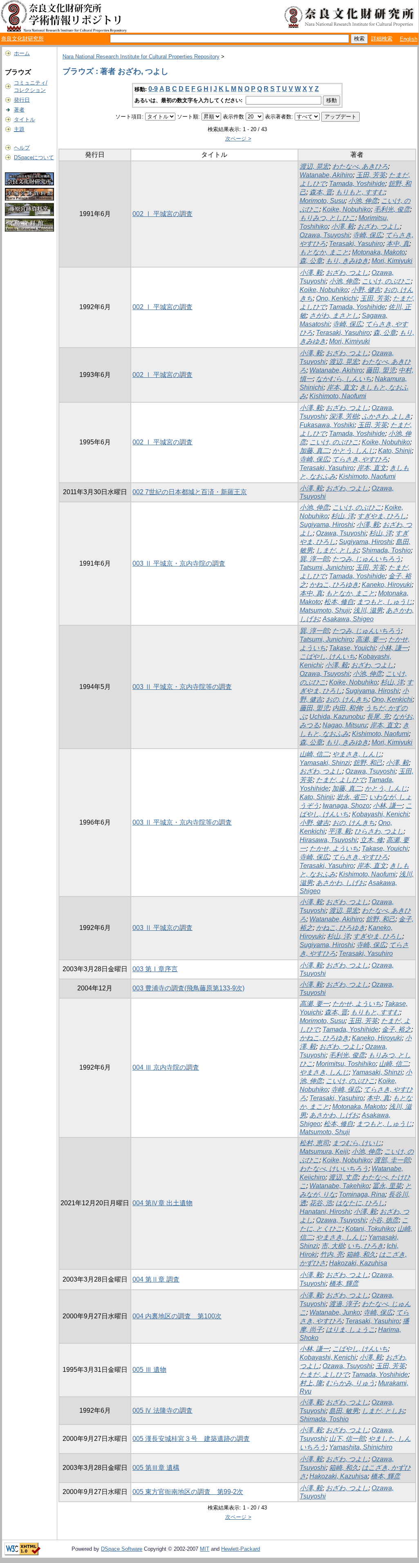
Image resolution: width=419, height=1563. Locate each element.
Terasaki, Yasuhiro (356, 243)
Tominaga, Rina (362, 1194)
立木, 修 (371, 839)
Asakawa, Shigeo (348, 618)
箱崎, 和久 (361, 1254)
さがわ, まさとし (334, 315)
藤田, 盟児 (380, 370)
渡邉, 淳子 (344, 1303)
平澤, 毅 (339, 831)
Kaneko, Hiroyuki (387, 584)
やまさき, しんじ (356, 754)
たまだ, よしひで (340, 779)
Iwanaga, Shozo (346, 805)
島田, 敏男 (344, 1410)
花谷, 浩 (320, 1203)
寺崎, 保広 (367, 235)
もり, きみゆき (347, 260)
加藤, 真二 (314, 450)
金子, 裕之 (396, 1029)
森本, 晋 (320, 192)
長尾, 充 (378, 716)
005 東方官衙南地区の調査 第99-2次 (187, 1491)
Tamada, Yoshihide (357, 183)
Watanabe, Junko (334, 1312)
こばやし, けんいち (327, 656)
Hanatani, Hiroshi (325, 1211)
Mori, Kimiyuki (392, 260)
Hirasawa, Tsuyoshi (328, 839)
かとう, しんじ (353, 450)
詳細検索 (381, 39)
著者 (19, 110)
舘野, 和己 (368, 762)
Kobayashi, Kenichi (380, 814)
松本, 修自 (339, 601)
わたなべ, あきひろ (360, 166)
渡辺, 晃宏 (314, 166)
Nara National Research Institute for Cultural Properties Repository (141, 57)
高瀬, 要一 (370, 639)
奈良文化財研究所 (22, 39)
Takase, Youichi (352, 647)
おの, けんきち (347, 699)
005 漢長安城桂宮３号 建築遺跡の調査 (191, 1438)
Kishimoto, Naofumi (337, 395)
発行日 (22, 100)
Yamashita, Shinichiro (360, 1447)
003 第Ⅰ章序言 (155, 968)
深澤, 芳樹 (344, 416)
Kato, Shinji (395, 450)
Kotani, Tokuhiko (369, 1228)
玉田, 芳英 (370, 175)
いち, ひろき (365, 1245)
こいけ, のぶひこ (386, 281)
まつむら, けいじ (356, 1142)
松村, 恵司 (314, 1142)
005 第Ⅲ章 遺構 (155, 1467)
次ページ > (238, 139)
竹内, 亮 (331, 1254)
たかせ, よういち (334, 848)
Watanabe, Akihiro (326, 175)
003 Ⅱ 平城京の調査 (162, 927)
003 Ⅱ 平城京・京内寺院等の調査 (182, 686)
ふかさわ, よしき (386, 416)
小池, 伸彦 (363, 200)
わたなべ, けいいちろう (334, 1168)
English (408, 39)
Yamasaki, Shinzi (325, 762)
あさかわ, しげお (340, 882)
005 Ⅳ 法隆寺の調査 (162, 1410)
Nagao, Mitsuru (345, 725)
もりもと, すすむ (360, 192)
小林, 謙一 (393, 647)
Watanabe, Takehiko (339, 1185)
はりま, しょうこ (350, 1329)
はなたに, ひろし (360, 1203)
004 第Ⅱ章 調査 (155, 1279)
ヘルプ (22, 148)
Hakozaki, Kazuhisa (358, 1263)
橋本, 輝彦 (344, 1283)
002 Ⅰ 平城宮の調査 (162, 213)
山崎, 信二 (314, 754)
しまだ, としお (337, 550)
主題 (19, 129)
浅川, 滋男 (368, 610)
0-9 (153, 88)
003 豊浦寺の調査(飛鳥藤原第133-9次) (188, 988)
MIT (204, 1549)
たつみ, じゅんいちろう (366, 558)
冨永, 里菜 (387, 1185)
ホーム (22, 53)
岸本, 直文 (341, 387)
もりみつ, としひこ (327, 217)
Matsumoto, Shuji (325, 610)
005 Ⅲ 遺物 (149, 1369)
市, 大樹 (332, 1245)
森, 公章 (311, 260)
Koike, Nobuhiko (347, 209)
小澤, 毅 (342, 226)
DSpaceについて (34, 157)
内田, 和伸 (347, 708)
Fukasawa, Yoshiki (327, 424)
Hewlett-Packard (240, 1549)
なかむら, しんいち (344, 378)
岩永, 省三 (351, 797)
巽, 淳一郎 (314, 558)
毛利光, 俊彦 (392, 209)
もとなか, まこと (324, 252)
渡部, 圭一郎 (392, 1160)
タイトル (24, 119)
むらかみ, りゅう (350, 1383)
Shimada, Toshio (386, 550)
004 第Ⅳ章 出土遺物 (162, 1203)
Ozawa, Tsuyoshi (325, 235)
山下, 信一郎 (347, 1438)
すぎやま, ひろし (381, 516)
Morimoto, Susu (322, 200)
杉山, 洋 (342, 516)
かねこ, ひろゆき (334, 584)
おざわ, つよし (378, 226)
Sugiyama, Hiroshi (326, 524)
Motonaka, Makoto (378, 252)
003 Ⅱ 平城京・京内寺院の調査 (178, 563)
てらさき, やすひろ (360, 459)
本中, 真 (397, 243)
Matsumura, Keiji (324, 1151)
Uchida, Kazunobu (336, 716)
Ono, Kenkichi (336, 298)
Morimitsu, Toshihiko (346, 1063)
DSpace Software (121, 1549)
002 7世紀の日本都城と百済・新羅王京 (189, 491)
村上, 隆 (311, 1383)
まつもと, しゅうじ (384, 601)
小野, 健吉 (366, 289)
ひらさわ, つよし (378, 831)
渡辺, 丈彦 (343, 1177)
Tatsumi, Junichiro (326, 567)
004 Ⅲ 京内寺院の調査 (165, 1067)
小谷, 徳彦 (384, 1220)
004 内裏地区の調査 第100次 (177, 1316)
